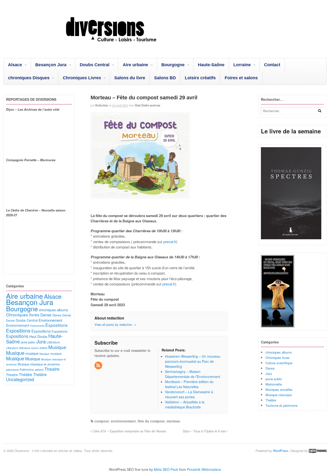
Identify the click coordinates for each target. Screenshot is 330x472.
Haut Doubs (142, 105)
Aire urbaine (135, 64)
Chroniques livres (277, 357)
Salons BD (165, 77)
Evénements (37, 325)
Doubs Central (94, 64)
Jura (41, 341)
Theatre (51, 369)
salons (39, 369)
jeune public (273, 379)
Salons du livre (129, 77)
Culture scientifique (278, 363)
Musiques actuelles (279, 389)
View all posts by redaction (115, 324)
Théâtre (270, 400)
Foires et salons (241, 77)
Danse (269, 368)
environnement (123, 421)
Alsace (15, 64)
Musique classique (278, 394)
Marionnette (273, 384)
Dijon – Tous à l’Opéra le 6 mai (204, 431)
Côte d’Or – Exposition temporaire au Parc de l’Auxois (129, 431)
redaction (101, 105)
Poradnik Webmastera (204, 469)
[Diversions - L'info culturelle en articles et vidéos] (124, 45)
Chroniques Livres (82, 77)
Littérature (53, 342)
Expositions (56, 325)
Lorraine (242, 64)
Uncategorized (20, 379)
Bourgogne (173, 64)
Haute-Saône (211, 64)
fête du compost (151, 421)
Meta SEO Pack (166, 469)
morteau (155, 105)
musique (31, 353)
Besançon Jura (50, 64)
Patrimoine (27, 369)
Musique (57, 347)
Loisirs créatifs (200, 77)
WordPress (280, 450)
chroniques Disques (29, 77)
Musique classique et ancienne (39, 364)
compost (101, 421)
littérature (24, 348)
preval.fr (169, 241)
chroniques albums (278, 352)
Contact (272, 64)
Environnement (50, 320)
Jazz (268, 373)
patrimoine (12, 369)
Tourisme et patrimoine (281, 405)
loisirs (35, 348)
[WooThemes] (318, 450)
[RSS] (98, 365)
